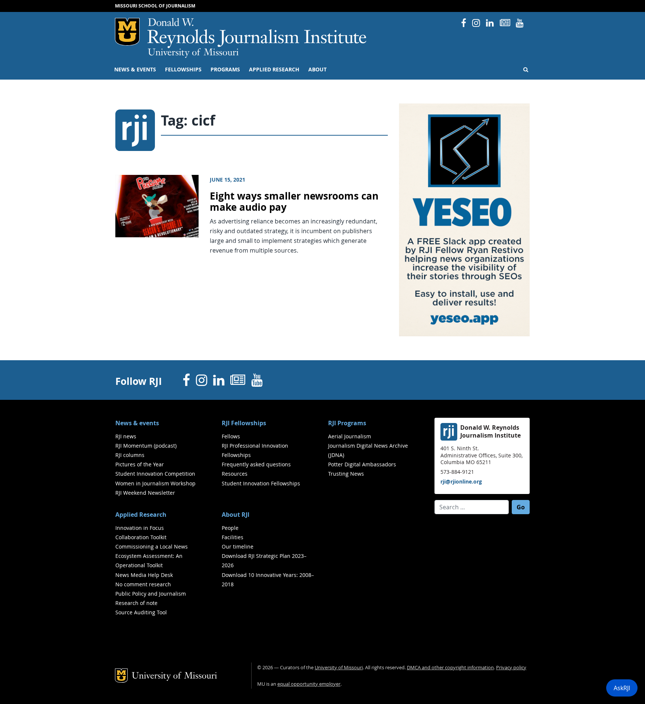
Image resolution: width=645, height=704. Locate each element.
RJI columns (129, 454)
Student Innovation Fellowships (261, 483)
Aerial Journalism (349, 436)
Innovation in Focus (139, 527)
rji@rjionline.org (461, 481)
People (230, 527)
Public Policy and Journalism (150, 593)
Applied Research (274, 69)
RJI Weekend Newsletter (145, 492)
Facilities (232, 537)
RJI (257, 33)
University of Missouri (193, 53)
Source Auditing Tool (141, 612)
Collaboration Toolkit (140, 537)
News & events (135, 69)
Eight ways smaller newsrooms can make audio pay (294, 201)
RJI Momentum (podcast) (146, 445)
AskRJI (622, 688)
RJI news (125, 436)
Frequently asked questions (256, 464)
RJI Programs (347, 423)
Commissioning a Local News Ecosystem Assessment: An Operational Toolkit (151, 556)
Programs (225, 69)
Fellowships (183, 69)
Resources (234, 473)
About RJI (235, 514)
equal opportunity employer (308, 684)
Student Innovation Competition (155, 473)
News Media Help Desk (144, 574)
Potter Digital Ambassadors (362, 464)
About (317, 69)
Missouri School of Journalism (155, 6)
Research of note (136, 602)
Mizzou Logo (127, 32)
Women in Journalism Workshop (155, 483)
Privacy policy (511, 667)
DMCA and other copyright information (450, 667)
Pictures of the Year (139, 464)
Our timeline (237, 546)
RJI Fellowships (244, 423)
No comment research (143, 584)
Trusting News (346, 473)
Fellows (231, 436)
